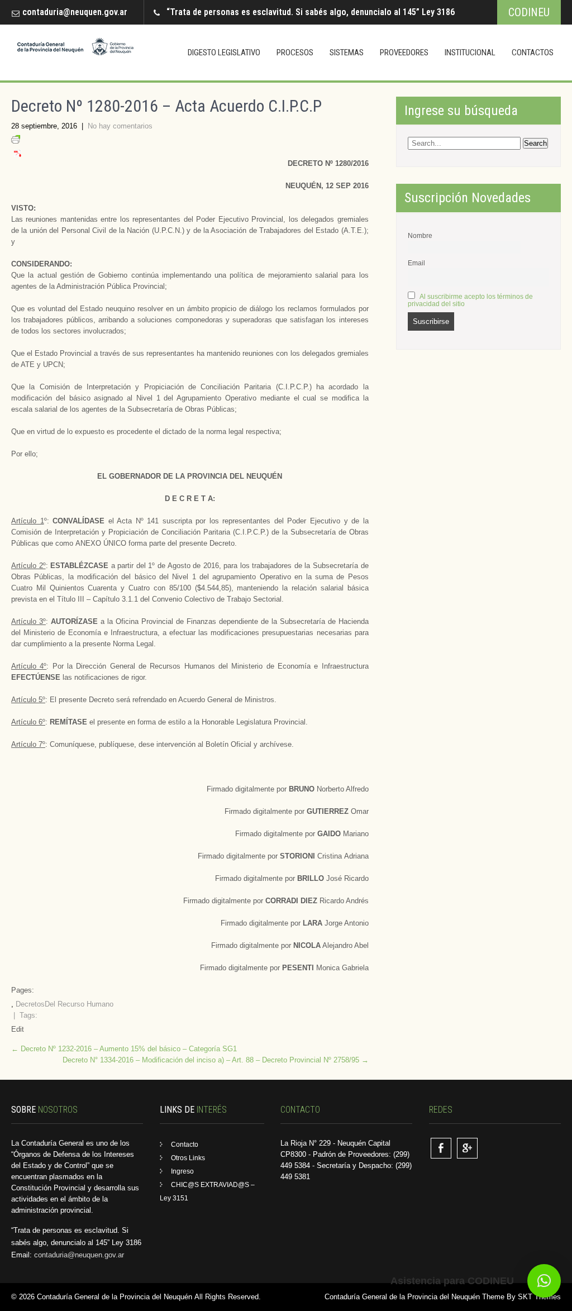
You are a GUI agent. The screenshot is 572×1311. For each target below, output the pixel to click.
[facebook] (441, 1148)
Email (416, 262)
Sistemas (347, 52)
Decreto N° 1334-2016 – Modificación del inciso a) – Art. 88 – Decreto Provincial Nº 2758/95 (216, 1060)
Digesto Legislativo (224, 52)
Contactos (533, 52)
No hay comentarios (120, 126)
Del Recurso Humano (79, 1004)
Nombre (420, 235)
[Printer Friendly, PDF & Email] (15, 141)
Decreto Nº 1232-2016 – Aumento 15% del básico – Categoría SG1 (124, 1049)
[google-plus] (467, 1148)
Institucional (470, 52)
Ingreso (182, 1171)
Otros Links (188, 1158)
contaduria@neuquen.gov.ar (74, 12)
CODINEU (529, 12)
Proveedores (404, 52)
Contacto (184, 1144)
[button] (544, 1281)
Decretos (30, 1004)
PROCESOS (295, 52)
